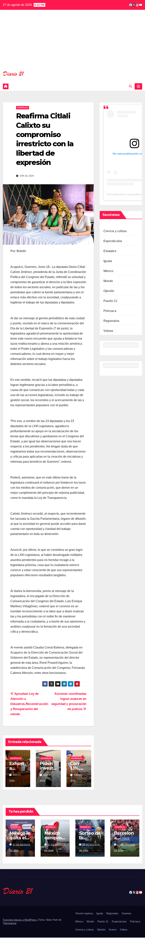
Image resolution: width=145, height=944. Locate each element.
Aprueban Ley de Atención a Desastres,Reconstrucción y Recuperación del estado (29, 704)
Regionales (111, 320)
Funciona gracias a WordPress (20, 919)
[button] (130, 86)
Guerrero (126, 913)
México (108, 271)
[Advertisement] (72, 42)
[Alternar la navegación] (138, 86)
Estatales (22, 108)
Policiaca (109, 310)
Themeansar (9, 923)
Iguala (107, 261)
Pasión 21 (110, 300)
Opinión (108, 291)
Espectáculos (112, 241)
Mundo (108, 281)
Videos (108, 330)
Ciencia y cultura (114, 231)
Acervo (112, 929)
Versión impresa (84, 913)
